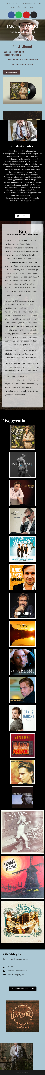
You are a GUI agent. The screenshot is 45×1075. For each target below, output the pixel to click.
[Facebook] (11, 14)
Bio (40, 3)
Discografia (15, 7)
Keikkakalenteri (29, 3)
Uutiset (16, 3)
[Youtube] (26, 14)
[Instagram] (33, 14)
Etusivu (7, 3)
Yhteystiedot (29, 7)
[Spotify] (18, 14)
